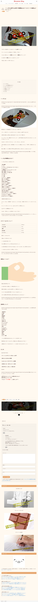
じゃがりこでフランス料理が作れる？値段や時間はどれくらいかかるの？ (14, 583)
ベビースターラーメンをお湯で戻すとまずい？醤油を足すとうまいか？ (14, 593)
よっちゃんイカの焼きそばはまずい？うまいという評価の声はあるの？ (14, 595)
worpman (7, 435)
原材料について (7, 89)
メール (4, 468)
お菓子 (3, 11)
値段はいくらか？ (7, 88)
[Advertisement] (19, 18)
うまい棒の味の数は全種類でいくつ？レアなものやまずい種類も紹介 (13, 589)
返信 (6, 447)
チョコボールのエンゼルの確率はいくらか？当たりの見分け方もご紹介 (14, 576)
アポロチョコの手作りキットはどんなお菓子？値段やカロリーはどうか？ (14, 582)
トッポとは (6, 83)
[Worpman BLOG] (19, 1)
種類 (18, 399)
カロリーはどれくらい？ (8, 86)
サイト (4, 472)
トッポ (14, 399)
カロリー (11, 399)
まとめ (5, 91)
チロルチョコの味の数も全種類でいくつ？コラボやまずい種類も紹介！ (14, 588)
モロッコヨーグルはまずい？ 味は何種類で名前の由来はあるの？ (13, 594)
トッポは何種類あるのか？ (8, 85)
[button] (19, 414)
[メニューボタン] (36, 1)
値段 (16, 399)
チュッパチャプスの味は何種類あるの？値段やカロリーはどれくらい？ (14, 587)
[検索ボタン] (1, 1)
